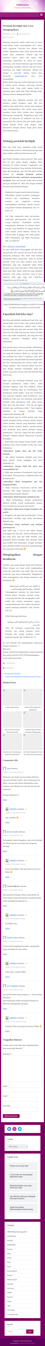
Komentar (7, 1054)
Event (9, 1258)
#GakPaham (11, 1236)
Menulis (10, 1284)
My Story (10, 1288)
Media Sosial (12, 1280)
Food (9, 1267)
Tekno (9, 1301)
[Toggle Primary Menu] (41, 14)
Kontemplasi (9, 668)
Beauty (9, 1249)
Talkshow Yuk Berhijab (16, 246)
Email (6, 1096)
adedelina (13, 809)
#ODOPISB (11, 1245)
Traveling (10, 1310)
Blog (9, 1254)
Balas (5, 800)
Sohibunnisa (22, 4)
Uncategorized (10, 663)
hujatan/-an (21, 76)
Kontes (9, 1275)
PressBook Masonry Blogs (26, 1343)
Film (9, 1262)
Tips (8, 1306)
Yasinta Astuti (12, 938)
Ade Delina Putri (24, 34)
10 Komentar (9, 37)
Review (10, 1297)
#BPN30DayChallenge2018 (17, 1232)
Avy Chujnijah (12, 986)
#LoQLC (10, 1240)
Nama (6, 1086)
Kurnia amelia (12, 832)
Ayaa (9, 768)
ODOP (9, 1293)
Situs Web (6, 1106)
